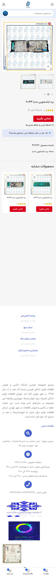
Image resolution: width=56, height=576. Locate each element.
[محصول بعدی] (45, 94)
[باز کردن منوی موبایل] (52, 4)
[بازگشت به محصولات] (48, 94)
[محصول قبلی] (52, 94)
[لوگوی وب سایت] (28, 4)
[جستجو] (5, 13)
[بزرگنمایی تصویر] (48, 66)
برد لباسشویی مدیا (40, 151)
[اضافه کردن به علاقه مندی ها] (34, 177)
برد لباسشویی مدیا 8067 (16, 197)
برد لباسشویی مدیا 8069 (42, 197)
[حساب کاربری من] (4, 4)
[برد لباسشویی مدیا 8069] (41, 184)
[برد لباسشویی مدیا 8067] (15, 184)
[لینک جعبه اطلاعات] (28, 319)
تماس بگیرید (43, 119)
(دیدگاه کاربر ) (35, 110)
